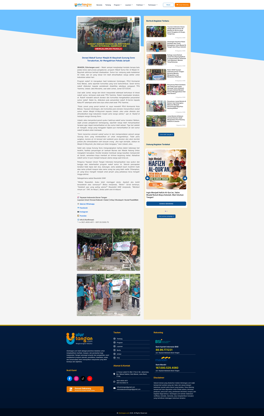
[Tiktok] (83, 378)
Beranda (99, 5)
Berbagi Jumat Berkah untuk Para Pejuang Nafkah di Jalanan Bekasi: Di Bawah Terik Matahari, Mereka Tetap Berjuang (176, 58)
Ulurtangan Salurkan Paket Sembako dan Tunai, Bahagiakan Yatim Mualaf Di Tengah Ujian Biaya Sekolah (176, 44)
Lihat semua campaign (166, 216)
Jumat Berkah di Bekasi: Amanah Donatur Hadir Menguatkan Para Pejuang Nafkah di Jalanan (176, 118)
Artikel (119, 354)
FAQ (118, 358)
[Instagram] (76, 378)
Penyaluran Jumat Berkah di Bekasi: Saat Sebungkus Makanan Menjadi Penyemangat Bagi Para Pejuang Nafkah (176, 104)
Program (120, 342)
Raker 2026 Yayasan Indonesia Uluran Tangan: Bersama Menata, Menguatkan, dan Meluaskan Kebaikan (175, 73)
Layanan (120, 346)
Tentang (108, 5)
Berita (119, 350)
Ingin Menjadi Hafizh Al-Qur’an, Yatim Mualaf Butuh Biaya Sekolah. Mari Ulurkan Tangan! (165, 194)
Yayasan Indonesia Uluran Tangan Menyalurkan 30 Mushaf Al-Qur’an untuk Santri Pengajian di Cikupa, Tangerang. (176, 30)
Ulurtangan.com (123, 413)
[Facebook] (69, 378)
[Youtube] (89, 378)
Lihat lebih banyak (165, 134)
